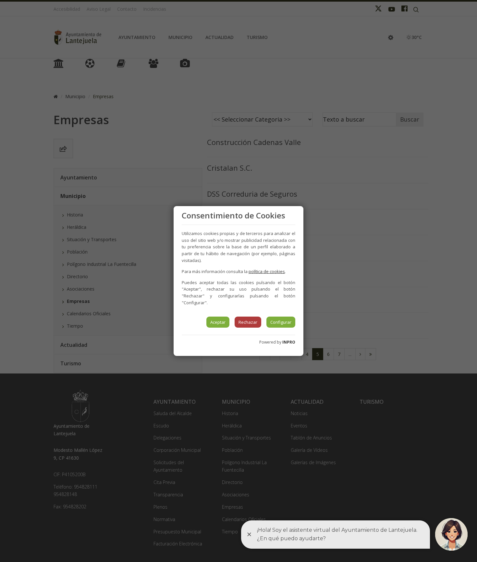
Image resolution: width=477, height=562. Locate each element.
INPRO (288, 342)
